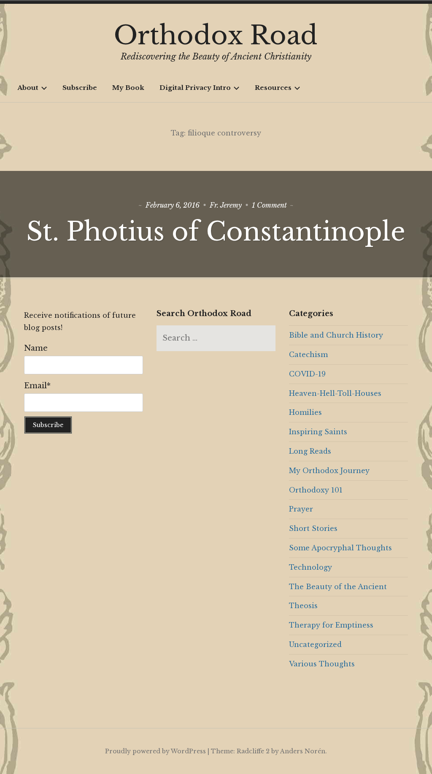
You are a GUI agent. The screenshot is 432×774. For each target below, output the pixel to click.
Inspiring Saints (318, 432)
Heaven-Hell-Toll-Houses (335, 393)
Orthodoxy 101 (316, 490)
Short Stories (313, 528)
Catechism (308, 354)
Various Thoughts (322, 664)
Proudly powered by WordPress (155, 751)
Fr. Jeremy (226, 205)
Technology (310, 567)
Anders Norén (302, 751)
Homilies (305, 412)
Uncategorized (315, 644)
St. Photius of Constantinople (216, 231)
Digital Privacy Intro (195, 88)
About (27, 88)
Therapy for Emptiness (331, 625)
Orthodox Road (216, 35)
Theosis (303, 605)
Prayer (301, 509)
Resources (273, 88)
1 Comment (269, 205)
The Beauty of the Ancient (338, 586)
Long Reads (310, 451)
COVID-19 (307, 374)
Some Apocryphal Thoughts (340, 548)
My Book (128, 88)
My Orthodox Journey (329, 470)
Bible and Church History (336, 335)
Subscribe (79, 88)
